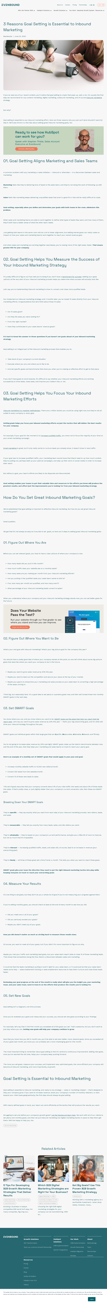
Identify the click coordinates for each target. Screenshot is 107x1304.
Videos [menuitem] (26, 1284)
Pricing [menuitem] (26, 1263)
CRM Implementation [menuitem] (61, 1245)
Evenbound (77, 1196)
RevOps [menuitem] (73, 1255)
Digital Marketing (9, 1200)
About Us (60, 5)
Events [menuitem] (26, 1268)
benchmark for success (72, 277)
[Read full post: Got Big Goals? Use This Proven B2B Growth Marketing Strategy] (88, 1169)
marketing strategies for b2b (48, 1200)
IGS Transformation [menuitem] (30, 1243)
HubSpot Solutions (43, 10)
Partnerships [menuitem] (91, 1251)
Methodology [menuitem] (92, 1243)
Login (91, 5)
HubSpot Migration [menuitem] (76, 1251)
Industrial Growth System (85, 10)
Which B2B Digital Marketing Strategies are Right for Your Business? (53, 1189)
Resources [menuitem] (28, 1260)
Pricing (75, 5)
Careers (67, 5)
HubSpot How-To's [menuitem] (30, 1280)
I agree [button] (92, 1299)
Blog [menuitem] (25, 1272)
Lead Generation (9, 1203)
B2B (53, 1196)
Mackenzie (7, 36)
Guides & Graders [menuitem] (30, 1276)
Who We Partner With (25, 10)
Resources (99, 10)
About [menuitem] (89, 1239)
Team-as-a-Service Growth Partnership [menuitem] (37, 1247)
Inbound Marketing (10, 1125)
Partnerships (83, 5)
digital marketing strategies (47, 1203)
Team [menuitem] (89, 1247)
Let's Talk (101, 5)
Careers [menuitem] (90, 1255)
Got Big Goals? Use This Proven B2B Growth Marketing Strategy (86, 1189)
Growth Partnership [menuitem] (77, 1247)
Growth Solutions (60, 10)
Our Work (72, 10)
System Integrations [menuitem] (61, 1250)
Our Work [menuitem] (74, 1239)
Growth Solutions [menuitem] (31, 1239)
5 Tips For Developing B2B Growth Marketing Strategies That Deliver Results (17, 1190)
